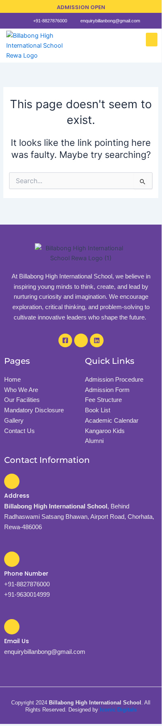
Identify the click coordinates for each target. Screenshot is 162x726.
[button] (151, 39)
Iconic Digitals (118, 710)
